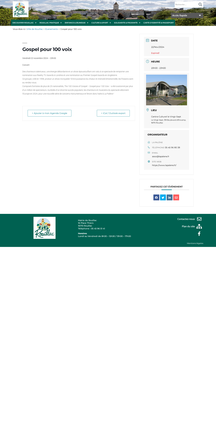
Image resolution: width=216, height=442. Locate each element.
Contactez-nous (186, 219)
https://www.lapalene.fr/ (164, 165)
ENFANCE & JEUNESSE (75, 23)
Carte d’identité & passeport (158, 23)
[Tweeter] (163, 197)
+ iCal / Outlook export (113, 113)
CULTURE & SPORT (99, 23)
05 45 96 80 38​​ (172, 147)
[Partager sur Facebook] (156, 197)
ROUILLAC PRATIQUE (49, 23)
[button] (24, 23)
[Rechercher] (200, 4)
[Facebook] (199, 234)
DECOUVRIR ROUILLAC (23, 23)
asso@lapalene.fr (160, 156)
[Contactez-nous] (199, 219)
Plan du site (188, 226)
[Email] (176, 197)
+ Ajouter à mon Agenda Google (49, 113)
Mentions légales (195, 243)
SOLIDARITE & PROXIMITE (126, 23)
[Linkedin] (170, 197)
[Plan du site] (199, 226)
